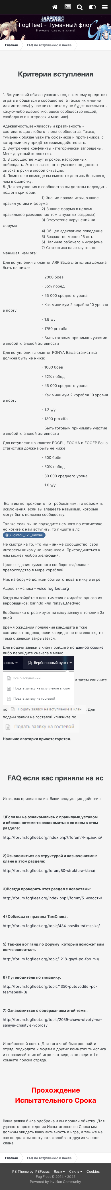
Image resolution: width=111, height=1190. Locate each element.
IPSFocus (42, 1171)
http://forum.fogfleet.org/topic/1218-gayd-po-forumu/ (51, 959)
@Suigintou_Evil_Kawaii (24, 535)
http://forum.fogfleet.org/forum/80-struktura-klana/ (49, 870)
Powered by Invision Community (55, 1182)
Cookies (93, 1171)
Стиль (74, 1171)
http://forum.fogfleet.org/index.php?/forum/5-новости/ (52, 898)
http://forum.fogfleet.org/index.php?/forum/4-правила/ (52, 837)
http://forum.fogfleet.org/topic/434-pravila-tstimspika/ (51, 925)
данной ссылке (90, 647)
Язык (58, 1171)
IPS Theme (20, 1171)
